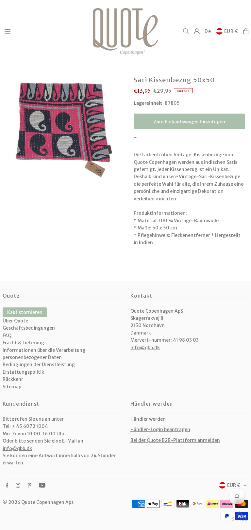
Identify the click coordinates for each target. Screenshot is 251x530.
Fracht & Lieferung (23, 343)
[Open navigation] (45, 31)
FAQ (7, 335)
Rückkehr (13, 379)
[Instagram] (18, 485)
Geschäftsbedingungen (29, 328)
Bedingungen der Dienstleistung (39, 364)
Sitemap (12, 387)
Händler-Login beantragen (160, 429)
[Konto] (197, 31)
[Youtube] (42, 485)
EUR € (231, 31)
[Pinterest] (29, 485)
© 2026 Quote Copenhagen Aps (38, 502)
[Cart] (245, 31)
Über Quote (15, 321)
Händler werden (148, 419)
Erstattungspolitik (23, 372)
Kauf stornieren (24, 312)
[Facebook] (7, 485)
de (208, 31)
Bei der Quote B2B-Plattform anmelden (175, 440)
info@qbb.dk (145, 348)
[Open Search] (186, 31)
